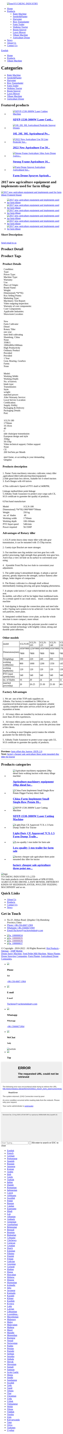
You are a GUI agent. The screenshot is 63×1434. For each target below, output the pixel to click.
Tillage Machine (20, 35)
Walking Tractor (20, 27)
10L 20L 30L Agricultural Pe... (31, 133)
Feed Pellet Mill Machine (34, 953)
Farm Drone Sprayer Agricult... (32, 175)
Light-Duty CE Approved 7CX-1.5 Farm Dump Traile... (34, 835)
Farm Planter (34, 956)
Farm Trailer (18, 24)
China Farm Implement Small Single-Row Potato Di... (31, 800)
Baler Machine (20, 14)
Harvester (17, 19)
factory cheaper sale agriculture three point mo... (32, 867)
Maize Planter (53, 953)
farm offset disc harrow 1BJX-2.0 (26, 751)
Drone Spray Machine (11, 953)
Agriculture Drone (21, 37)
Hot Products (52, 948)
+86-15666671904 (15, 1026)
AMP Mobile (16, 951)
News (9, 40)
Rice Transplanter (21, 22)
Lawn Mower (19, 32)
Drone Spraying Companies (14, 956)
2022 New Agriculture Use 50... (31, 147)
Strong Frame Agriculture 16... (31, 161)
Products (11, 11)
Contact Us (12, 45)
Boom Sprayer (19, 29)
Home (10, 8)
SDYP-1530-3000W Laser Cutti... (33, 119)
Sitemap (5, 951)
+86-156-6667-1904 (16, 981)
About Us (11, 43)
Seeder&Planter (20, 16)
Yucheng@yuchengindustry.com (22, 1004)
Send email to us (8, 243)
